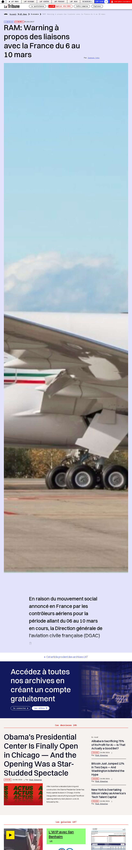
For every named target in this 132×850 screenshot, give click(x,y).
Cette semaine (82, 6)
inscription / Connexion (122, 1)
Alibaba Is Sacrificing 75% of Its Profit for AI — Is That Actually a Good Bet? (108, 744)
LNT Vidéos (44, 1)
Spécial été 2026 (60, 6)
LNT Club (99, 1)
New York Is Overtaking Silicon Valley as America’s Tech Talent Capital (108, 793)
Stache (8, 780)
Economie (35, 14)
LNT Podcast (59, 1)
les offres (39, 708)
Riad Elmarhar (35, 780)
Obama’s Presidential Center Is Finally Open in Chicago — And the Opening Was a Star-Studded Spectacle (41, 754)
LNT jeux (73, 1)
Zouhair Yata (93, 58)
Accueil (13, 14)
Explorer (97, 6)
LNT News (14, 1)
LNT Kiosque (29, 1)
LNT (51, 841)
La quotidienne (37, 6)
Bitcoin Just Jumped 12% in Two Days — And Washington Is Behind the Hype (107, 769)
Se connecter (19, 708)
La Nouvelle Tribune (12, 6)
